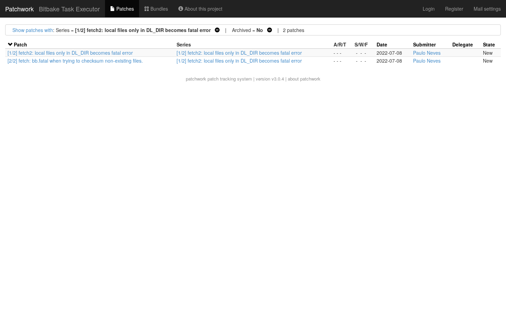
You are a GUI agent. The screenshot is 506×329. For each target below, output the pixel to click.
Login (429, 8)
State (489, 44)
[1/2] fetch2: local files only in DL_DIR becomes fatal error (70, 52)
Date (382, 44)
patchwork (196, 78)
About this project (202, 8)
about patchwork (304, 78)
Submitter (424, 44)
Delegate (462, 44)
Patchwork (19, 8)
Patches (124, 8)
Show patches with (32, 29)
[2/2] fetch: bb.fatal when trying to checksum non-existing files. (75, 60)
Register (454, 8)
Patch (20, 44)
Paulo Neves (427, 52)
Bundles (158, 8)
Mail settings (487, 8)
